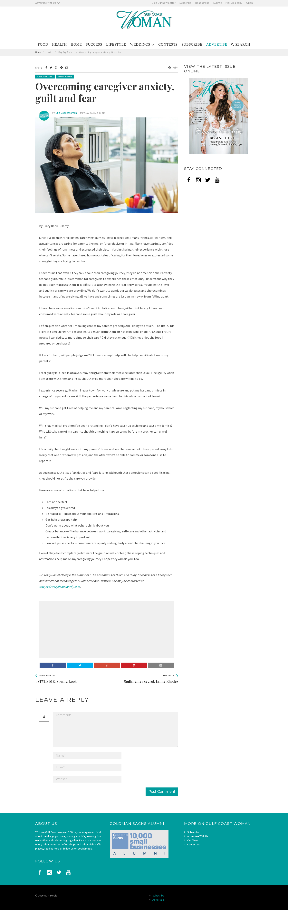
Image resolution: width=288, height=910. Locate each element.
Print (175, 67)
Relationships (65, 76)
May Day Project (45, 76)
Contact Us (193, 844)
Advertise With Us (197, 836)
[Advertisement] (72, 629)
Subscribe (193, 832)
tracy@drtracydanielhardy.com (59, 587)
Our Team (192, 840)
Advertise (158, 899)
